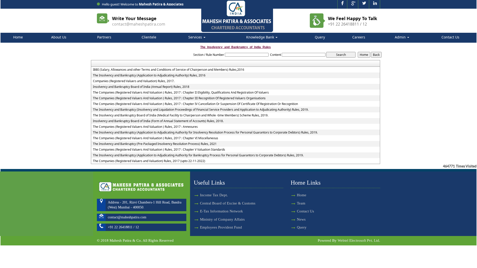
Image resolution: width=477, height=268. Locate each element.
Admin (401, 37)
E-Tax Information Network (221, 211)
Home (18, 37)
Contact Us (450, 37)
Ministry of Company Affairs (222, 219)
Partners (104, 37)
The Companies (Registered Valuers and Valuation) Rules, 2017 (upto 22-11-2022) (149, 161)
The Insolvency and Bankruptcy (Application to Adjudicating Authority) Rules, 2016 (149, 75)
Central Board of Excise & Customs (227, 203)
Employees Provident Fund (221, 227)
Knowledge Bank (260, 37)
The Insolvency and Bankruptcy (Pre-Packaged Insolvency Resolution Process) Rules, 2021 (155, 144)
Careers (358, 37)
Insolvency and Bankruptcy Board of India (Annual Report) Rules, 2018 (141, 87)
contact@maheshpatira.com (138, 24)
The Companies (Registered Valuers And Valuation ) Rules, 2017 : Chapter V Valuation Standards (159, 150)
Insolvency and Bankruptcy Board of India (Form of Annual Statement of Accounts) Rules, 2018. (158, 121)
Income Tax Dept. (214, 195)
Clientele (149, 37)
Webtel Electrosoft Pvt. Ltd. (359, 240)
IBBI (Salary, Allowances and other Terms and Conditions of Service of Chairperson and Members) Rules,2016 (168, 70)
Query (320, 37)
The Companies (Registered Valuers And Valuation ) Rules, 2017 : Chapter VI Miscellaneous (155, 138)
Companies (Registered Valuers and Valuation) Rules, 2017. (133, 81)
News (301, 219)
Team (301, 203)
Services (195, 37)
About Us (58, 37)
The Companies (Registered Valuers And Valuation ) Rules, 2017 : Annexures (145, 127)
